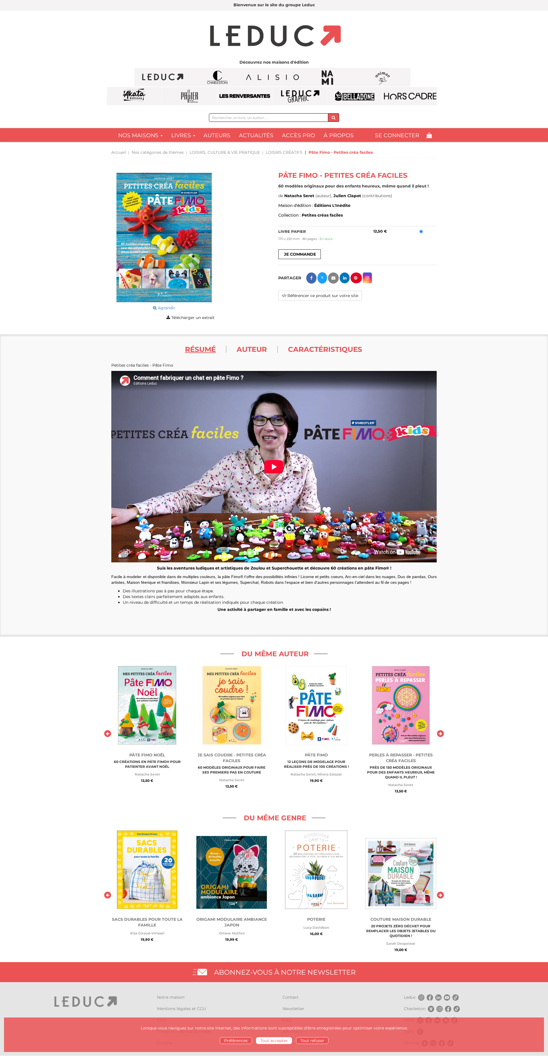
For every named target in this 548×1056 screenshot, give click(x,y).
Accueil (118, 152)
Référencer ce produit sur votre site (322, 295)
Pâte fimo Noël (147, 755)
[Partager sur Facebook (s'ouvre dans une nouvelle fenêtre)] (311, 278)
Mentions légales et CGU (181, 1008)
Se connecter (397, 135)
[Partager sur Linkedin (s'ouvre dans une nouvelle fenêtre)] (345, 277)
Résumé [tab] (200, 349)
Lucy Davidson (316, 927)
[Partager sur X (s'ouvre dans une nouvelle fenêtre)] (322, 278)
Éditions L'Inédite (332, 205)
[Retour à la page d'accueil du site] (274, 36)
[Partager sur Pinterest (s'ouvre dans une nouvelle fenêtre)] (356, 277)
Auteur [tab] (252, 349)
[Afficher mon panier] (429, 135)
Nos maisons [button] (139, 135)
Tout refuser (312, 1040)
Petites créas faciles (322, 215)
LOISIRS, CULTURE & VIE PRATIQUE (225, 152)
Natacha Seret (299, 195)
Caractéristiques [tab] (325, 349)
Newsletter (293, 1008)
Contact (291, 997)
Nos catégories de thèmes (158, 152)
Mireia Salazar (329, 774)
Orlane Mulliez (232, 933)
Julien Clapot (347, 195)
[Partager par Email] (333, 278)
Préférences (236, 1040)
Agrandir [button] (166, 307)
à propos (339, 135)
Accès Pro (298, 135)
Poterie (316, 919)
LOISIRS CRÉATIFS (284, 152)
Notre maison (170, 997)
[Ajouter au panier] (299, 254)
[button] (164, 237)
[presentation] (107, 733)
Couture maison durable (400, 919)
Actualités (256, 135)
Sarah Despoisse (400, 943)
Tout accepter (274, 1040)
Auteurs (217, 135)
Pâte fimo (316, 755)
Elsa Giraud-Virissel (147, 933)
